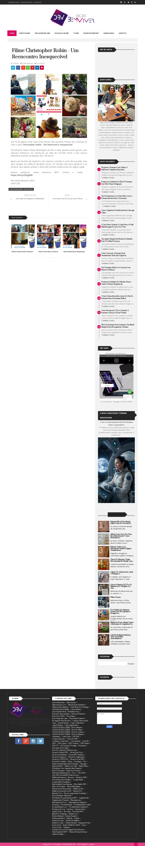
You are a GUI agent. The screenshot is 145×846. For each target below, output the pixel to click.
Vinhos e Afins (57, 834)
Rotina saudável (58, 818)
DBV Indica (85, 743)
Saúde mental (71, 823)
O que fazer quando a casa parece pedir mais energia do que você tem (117, 226)
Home (12, 33)
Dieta (70, 761)
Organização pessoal (60, 800)
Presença (55, 805)
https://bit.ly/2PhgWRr (22, 175)
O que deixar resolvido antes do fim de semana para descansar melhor (117, 297)
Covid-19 (85, 741)
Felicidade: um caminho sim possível (66, 768)
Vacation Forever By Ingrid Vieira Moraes (68, 830)
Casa (54, 723)
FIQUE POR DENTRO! (91, 33)
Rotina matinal (57, 816)
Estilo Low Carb (71, 766)
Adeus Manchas (58, 702)
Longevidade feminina (61, 782)
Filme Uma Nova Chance (48, 251)
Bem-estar (71, 716)
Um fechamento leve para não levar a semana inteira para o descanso (116, 197)
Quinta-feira (57, 811)
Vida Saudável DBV (59, 832)
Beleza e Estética (78, 714)
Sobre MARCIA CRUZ (71, 825)
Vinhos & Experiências (78, 832)
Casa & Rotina (63, 723)
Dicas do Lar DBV (77, 759)
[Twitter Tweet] (13, 68)
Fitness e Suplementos (61, 773)
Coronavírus (75, 741)
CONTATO (37, 2)
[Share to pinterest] (32, 68)
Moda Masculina (73, 786)
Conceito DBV (72, 739)
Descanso (82, 746)
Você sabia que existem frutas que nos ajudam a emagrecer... (120, 611)
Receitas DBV (77, 811)
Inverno (71, 777)
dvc (84, 761)
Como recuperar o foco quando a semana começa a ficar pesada (115, 311)
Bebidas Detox (73, 712)
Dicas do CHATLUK (60, 759)
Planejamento (75, 800)
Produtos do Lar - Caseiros (62, 809)
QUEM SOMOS (27, 2)
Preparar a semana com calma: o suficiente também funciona (114, 168)
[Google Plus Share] (23, 68)
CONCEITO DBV (13, 2)
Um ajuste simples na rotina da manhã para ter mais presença (116, 240)
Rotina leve (73, 814)
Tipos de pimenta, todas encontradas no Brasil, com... (121, 560)
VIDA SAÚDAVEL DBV (42, 33)
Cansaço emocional (80, 721)
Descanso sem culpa (60, 748)
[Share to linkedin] (37, 68)
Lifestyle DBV (81, 777)
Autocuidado (76, 709)
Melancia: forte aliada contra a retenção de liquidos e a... (121, 623)
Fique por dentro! (73, 771)
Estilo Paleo (83, 766)
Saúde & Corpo (58, 820)
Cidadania (56, 736)
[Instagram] (121, 2)
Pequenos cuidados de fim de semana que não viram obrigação (116, 183)
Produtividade (66, 805)
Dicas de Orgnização (76, 757)
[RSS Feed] (135, 2)
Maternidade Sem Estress (62, 784)
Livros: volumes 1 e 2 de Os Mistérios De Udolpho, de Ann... (121, 586)
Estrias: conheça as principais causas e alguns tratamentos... (120, 548)
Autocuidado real (59, 712)
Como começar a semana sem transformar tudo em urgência (113, 254)
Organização (84, 798)
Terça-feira (56, 827)
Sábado (70, 818)
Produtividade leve (59, 807)
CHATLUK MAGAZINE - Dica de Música (68, 734)
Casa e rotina (57, 725)
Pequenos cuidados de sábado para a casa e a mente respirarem (116, 283)
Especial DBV (57, 766)
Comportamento (58, 739)
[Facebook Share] (18, 68)
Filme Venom (115, 597)
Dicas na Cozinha (59, 761)
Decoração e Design (68, 746)
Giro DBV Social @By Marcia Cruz (65, 775)
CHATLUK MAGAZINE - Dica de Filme (21, 189)
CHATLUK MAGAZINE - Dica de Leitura (68, 732)
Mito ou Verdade (58, 786)
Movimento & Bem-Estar (61, 789)
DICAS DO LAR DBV (62, 33)
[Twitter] (128, 2)
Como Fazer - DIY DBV (71, 736)
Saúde (77, 818)
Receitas (67, 811)
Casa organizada (71, 725)
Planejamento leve (59, 802)
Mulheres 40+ (78, 789)
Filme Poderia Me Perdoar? (22, 251)
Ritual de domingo (59, 814)
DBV (54, 743)
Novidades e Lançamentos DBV (64, 798)
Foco (74, 773)
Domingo (77, 761)
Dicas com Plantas (59, 755)
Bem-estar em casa (59, 718)
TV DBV (76, 33)
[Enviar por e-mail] (42, 68)
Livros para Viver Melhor (61, 780)
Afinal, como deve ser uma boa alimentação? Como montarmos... (121, 536)
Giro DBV (81, 773)
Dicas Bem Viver (76, 752)
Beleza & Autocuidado (61, 714)
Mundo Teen (57, 793)
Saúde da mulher (73, 820)
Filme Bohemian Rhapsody (74, 251)
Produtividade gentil (82, 805)
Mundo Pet (77, 791)
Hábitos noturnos (59, 777)
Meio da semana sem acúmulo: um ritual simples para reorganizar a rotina (117, 326)
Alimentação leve (59, 705)
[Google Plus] (125, 2)
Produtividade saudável (78, 807)
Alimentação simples (60, 707)
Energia (83, 764)
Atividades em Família (60, 709)
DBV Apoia (62, 743)
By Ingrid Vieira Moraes (61, 721)
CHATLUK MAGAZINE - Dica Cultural (67, 727)
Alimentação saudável (76, 705)
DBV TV (55, 746)
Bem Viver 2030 (58, 716)
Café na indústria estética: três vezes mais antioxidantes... (120, 637)
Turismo (66, 827)
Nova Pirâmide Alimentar (61, 796)
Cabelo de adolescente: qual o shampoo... (121, 573)
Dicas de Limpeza (59, 757)
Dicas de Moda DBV (60, 752)
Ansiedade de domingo (79, 707)
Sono (84, 825)
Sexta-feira (56, 825)
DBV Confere (73, 743)
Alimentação (71, 702)
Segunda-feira (84, 823)
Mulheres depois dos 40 (61, 791)
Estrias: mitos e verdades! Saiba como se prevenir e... (121, 522)
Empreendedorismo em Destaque (65, 764)
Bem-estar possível (76, 718)
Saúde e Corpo (58, 823)
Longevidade (78, 780)
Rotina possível (71, 816)
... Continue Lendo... (109, 206)
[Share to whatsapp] (28, 68)
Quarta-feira (80, 809)
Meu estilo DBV (80, 784)
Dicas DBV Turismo (76, 755)
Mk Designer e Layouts (85, 844)
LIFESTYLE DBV (24, 33)
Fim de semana (58, 771)
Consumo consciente (60, 741)
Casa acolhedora (77, 723)
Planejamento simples (77, 802)
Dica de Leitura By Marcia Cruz (64, 750)
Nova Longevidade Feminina (75, 793)
